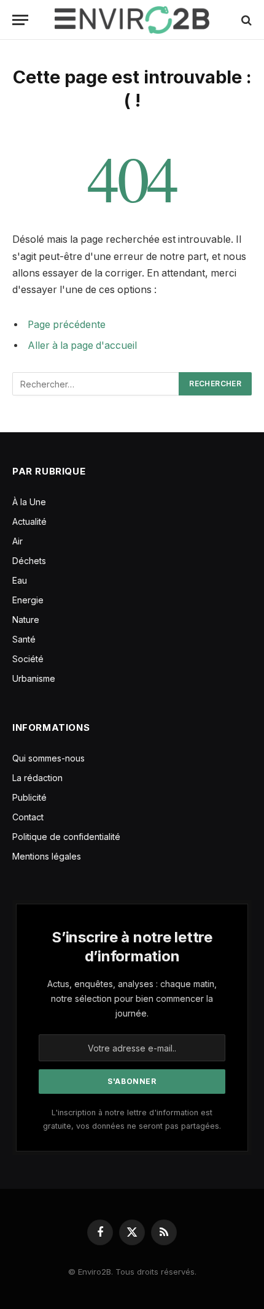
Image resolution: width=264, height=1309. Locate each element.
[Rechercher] (245, 20)
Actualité (29, 521)
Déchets (29, 560)
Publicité (29, 797)
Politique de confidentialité (66, 836)
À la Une (29, 502)
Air (17, 541)
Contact (28, 817)
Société (28, 659)
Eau (19, 580)
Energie (28, 600)
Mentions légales (46, 856)
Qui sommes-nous (48, 758)
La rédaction (37, 778)
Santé (24, 639)
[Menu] (20, 20)
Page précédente (67, 324)
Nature (25, 619)
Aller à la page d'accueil (82, 345)
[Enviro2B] (132, 20)
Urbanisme (33, 678)
